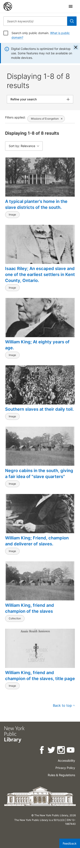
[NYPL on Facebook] (42, 751)
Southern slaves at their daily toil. (39, 409)
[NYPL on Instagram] (61, 751)
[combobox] (35, 21)
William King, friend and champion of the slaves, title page (40, 675)
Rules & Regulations (61, 775)
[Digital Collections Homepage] (7, 6)
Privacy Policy (65, 768)
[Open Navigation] (71, 6)
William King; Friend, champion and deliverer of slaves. (37, 540)
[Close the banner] (75, 47)
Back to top (62, 705)
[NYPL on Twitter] (52, 751)
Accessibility (66, 760)
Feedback (70, 843)
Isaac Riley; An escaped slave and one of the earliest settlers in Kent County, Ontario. (40, 274)
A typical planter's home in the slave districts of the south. (36, 204)
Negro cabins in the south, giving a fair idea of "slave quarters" (39, 473)
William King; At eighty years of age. (37, 344)
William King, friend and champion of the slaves (29, 608)
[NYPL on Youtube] (71, 751)
